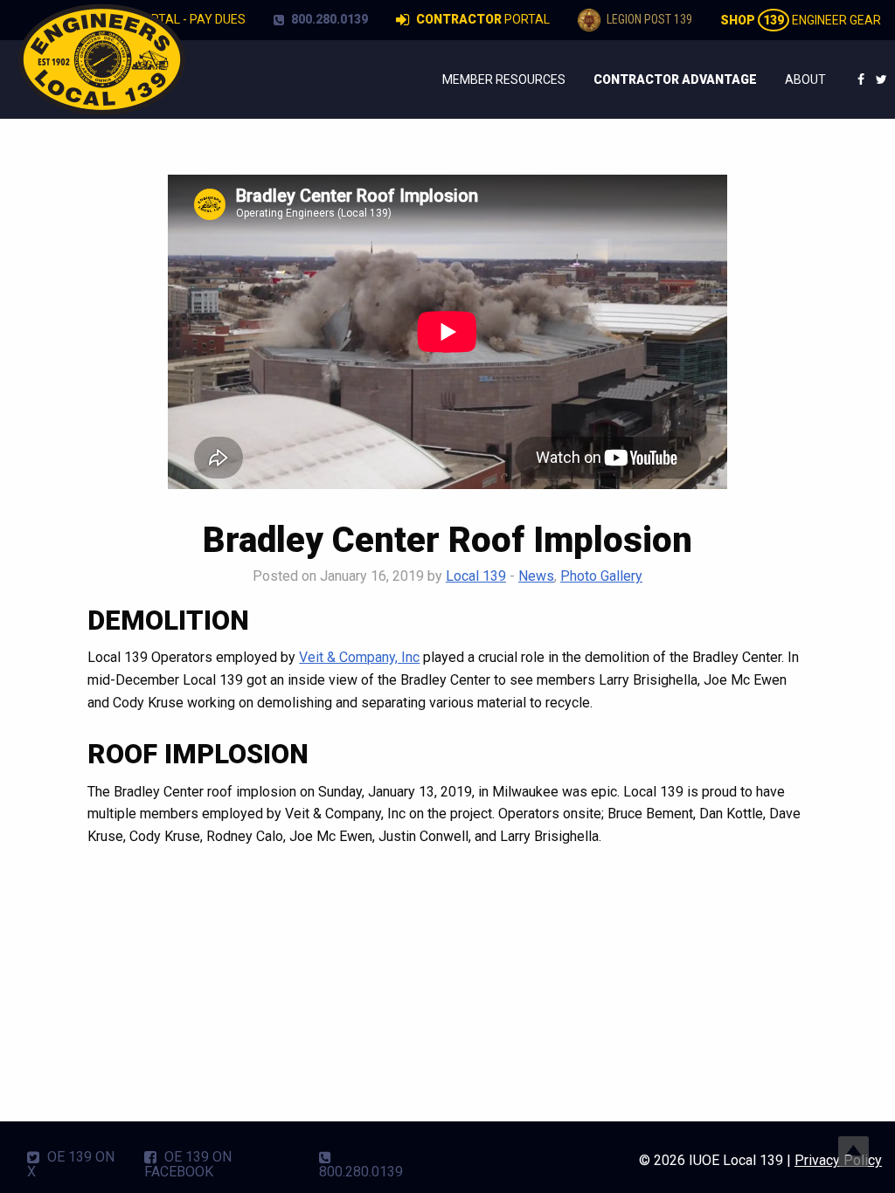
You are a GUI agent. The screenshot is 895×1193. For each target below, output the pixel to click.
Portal (483, 19)
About (805, 79)
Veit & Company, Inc (359, 657)
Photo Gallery (601, 576)
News (536, 576)
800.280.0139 (328, 19)
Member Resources (503, 79)
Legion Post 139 (648, 19)
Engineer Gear (800, 20)
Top (853, 1151)
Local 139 (476, 576)
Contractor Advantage (675, 79)
